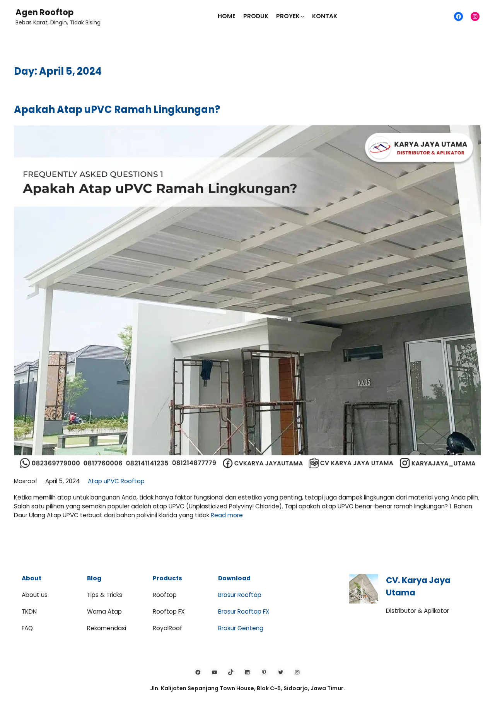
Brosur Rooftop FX (243, 611)
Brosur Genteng (240, 628)
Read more (227, 515)
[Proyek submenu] (302, 16)
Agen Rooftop (44, 12)
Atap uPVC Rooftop (116, 481)
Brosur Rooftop (239, 595)
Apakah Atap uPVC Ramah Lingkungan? (117, 109)
